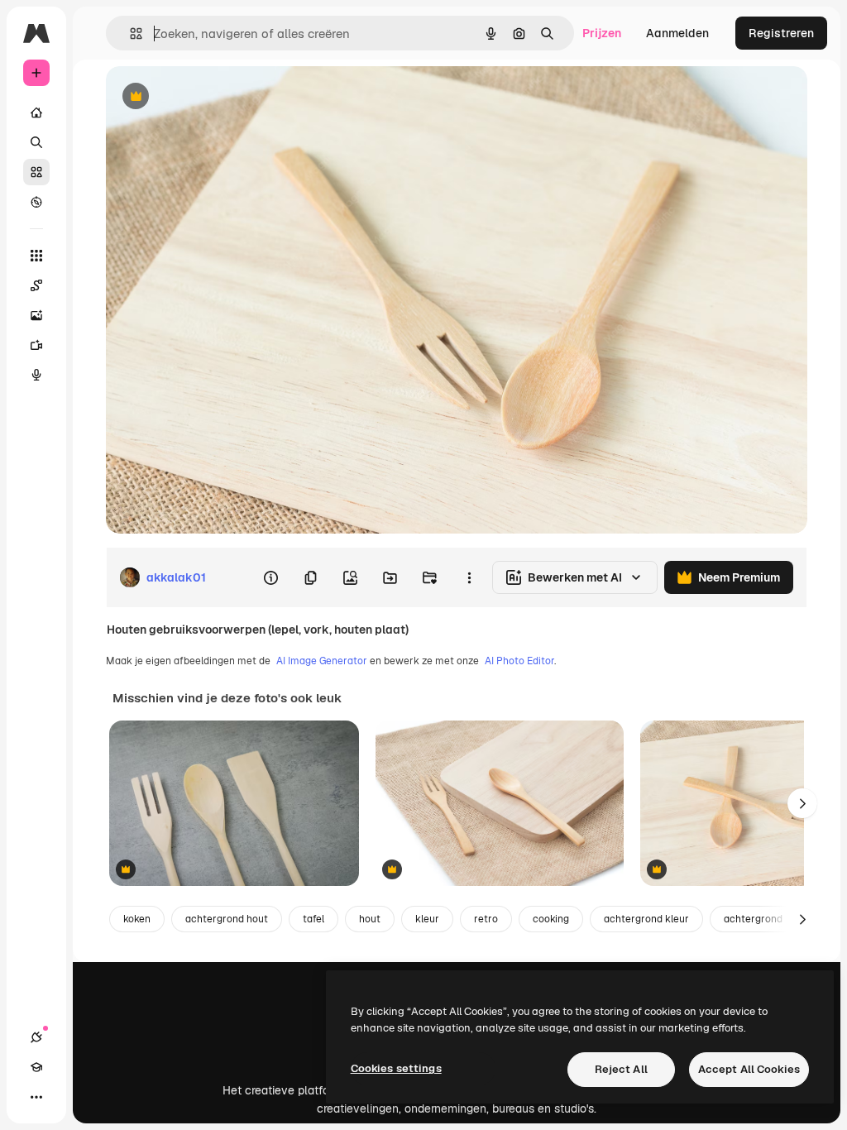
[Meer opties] (469, 577)
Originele (215, 97)
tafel (313, 919)
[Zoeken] (36, 142)
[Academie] (36, 1067)
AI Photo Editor (519, 661)
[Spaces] (36, 285)
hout (369, 919)
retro (486, 919)
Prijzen (601, 33)
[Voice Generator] (36, 375)
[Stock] (36, 172)
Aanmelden (677, 33)
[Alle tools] (36, 255)
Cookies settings (396, 1068)
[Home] (36, 112)
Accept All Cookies (749, 1069)
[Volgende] (802, 803)
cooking (551, 919)
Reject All (621, 1069)
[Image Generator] (36, 315)
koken (137, 919)
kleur (427, 919)
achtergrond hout (226, 919)
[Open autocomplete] (129, 33)
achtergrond (753, 919)
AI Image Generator (321, 661)
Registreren (781, 33)
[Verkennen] (36, 202)
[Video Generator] (36, 345)
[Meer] (36, 1097)
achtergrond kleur (646, 919)
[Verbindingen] (36, 1037)
